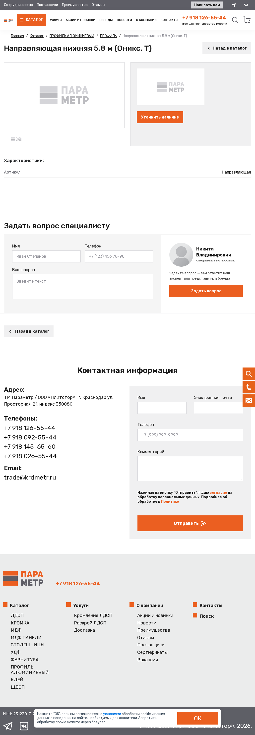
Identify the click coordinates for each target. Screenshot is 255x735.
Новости (124, 20)
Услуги (56, 20)
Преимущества (75, 5)
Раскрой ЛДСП (90, 623)
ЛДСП (17, 615)
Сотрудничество (18, 5)
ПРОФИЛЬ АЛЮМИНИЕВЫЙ (30, 670)
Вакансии (147, 660)
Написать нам (207, 5)
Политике (170, 501)
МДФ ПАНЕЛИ (26, 637)
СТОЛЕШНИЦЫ (27, 645)
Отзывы (98, 5)
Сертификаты (152, 652)
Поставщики (47, 5)
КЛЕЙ (17, 679)
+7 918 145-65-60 (30, 446)
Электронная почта (213, 397)
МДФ (16, 630)
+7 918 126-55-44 (204, 18)
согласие (218, 492)
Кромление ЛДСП (93, 615)
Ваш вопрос (23, 269)
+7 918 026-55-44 (30, 456)
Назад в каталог (230, 48)
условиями (112, 714)
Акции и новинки (80, 20)
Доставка (84, 630)
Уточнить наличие (160, 117)
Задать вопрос (206, 291)
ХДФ (15, 652)
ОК (197, 718)
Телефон (93, 246)
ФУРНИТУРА (25, 660)
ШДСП (18, 687)
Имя (16, 246)
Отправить (186, 523)
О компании (146, 20)
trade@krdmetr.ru (30, 477)
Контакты (169, 20)
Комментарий (150, 451)
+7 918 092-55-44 (30, 437)
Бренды (106, 20)
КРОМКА (20, 623)
